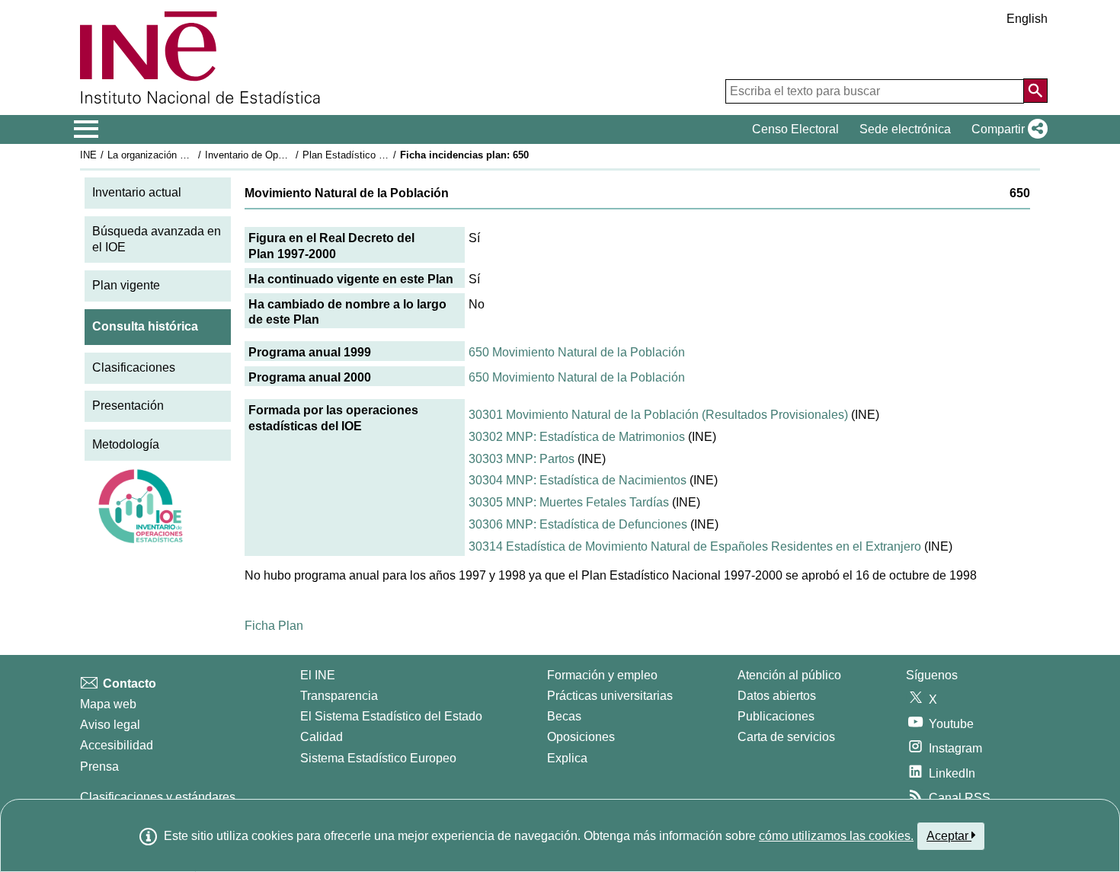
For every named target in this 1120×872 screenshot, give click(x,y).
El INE (317, 675)
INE (88, 155)
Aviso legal (110, 724)
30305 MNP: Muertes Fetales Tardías (569, 502)
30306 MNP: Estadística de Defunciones (578, 524)
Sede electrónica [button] (905, 129)
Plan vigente (126, 285)
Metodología (125, 444)
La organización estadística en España (193, 155)
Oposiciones (581, 736)
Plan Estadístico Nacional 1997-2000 (384, 155)
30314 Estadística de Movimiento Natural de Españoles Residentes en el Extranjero (695, 546)
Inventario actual (136, 192)
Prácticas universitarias (610, 695)
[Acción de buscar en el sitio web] (1035, 90)
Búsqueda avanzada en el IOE (156, 239)
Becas (564, 716)
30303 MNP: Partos (521, 458)
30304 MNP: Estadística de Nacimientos (577, 480)
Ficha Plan (274, 625)
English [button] (1027, 18)
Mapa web (108, 704)
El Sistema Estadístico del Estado (391, 716)
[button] (1006, 129)
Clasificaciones (133, 367)
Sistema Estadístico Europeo (378, 758)
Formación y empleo (602, 675)
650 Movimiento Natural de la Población (577, 352)
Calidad (321, 736)
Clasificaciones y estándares (157, 797)
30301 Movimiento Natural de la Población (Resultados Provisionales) (658, 414)
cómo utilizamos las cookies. (836, 835)
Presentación (128, 405)
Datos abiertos (777, 695)
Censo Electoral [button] (795, 129)
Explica (567, 758)
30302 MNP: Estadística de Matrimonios (577, 436)
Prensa (99, 766)
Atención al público (789, 675)
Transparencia (339, 695)
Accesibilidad (116, 745)
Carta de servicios (786, 736)
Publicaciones (776, 716)
